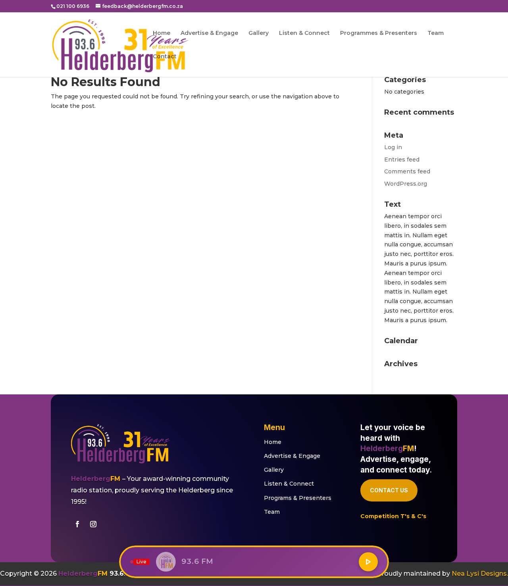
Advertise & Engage (209, 33)
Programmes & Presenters (378, 33)
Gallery (258, 33)
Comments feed (407, 171)
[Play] (368, 561)
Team (435, 33)
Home (161, 33)
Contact (165, 57)
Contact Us (389, 490)
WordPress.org (405, 183)
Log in (393, 147)
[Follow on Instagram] (93, 524)
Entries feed (401, 159)
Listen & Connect (304, 33)
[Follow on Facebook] (77, 524)
